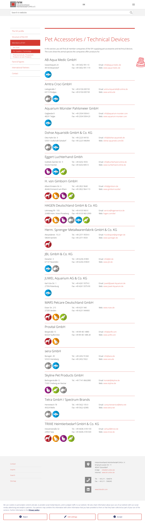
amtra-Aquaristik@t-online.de (116, 89)
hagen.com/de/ (109, 213)
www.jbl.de (108, 262)
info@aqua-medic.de (112, 65)
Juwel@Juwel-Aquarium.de (114, 283)
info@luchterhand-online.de (115, 162)
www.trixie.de (109, 432)
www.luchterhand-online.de (114, 165)
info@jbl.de (108, 259)
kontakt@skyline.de (112, 380)
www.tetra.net (109, 407)
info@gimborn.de (111, 186)
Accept (119, 517)
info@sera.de (109, 356)
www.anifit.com (109, 335)
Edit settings (72, 517)
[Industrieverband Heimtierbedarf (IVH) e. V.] (22, 4)
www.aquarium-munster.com (115, 116)
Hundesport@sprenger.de (114, 234)
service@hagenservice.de (114, 210)
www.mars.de (109, 307)
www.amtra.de (109, 92)
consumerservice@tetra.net (115, 404)
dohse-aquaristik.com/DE (113, 140)
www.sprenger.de (110, 238)
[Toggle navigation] (133, 4)
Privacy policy (34, 510)
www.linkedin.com (101, 489)
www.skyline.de (109, 383)
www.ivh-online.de (108, 472)
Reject (25, 517)
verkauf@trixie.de (111, 429)
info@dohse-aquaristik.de (114, 137)
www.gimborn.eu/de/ (112, 189)
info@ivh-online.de (108, 470)
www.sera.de (108, 359)
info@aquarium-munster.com (116, 113)
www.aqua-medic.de (111, 68)
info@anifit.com (110, 332)
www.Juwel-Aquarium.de (113, 286)
